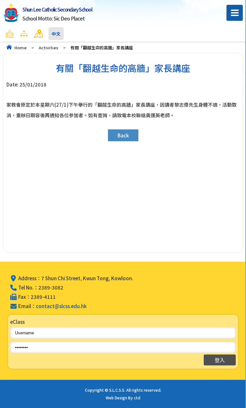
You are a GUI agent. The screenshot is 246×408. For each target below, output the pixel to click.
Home (20, 47)
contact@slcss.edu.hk (61, 306)
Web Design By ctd (123, 397)
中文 (56, 33)
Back (123, 135)
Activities (48, 48)
